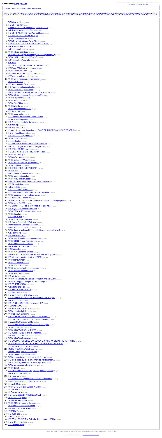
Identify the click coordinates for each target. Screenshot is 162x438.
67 (143, 13)
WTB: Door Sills (15, 138)
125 (130, 14)
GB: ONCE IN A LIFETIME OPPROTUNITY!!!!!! (28, 44)
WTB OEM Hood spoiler (18, 157)
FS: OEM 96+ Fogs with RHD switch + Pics (26, 152)
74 (4, 14)
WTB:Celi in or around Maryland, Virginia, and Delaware (32, 279)
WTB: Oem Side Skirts (17, 71)
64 (137, 13)
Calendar (145, 4)
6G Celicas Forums (10, 8)
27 (58, 13)
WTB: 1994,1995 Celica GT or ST (22, 57)
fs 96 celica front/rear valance (20, 60)
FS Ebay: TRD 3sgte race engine (22, 68)
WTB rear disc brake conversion (21, 406)
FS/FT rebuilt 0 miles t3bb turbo (21, 228)
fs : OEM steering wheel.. (18, 119)
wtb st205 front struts (17, 373)
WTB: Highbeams (15, 165)
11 (24, 13)
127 (136, 14)
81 (19, 14)
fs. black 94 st (14, 384)
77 (11, 14)
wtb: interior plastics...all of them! (22, 30)
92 (43, 14)
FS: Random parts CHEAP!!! (20, 46)
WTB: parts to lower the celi (19, 109)
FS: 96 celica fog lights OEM (20, 295)
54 (115, 13)
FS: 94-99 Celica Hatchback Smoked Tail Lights (28, 325)
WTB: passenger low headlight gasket (24, 195)
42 (90, 13)
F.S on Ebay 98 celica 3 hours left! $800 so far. (27, 144)
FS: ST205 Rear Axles (17, 422)
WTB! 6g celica (14, 214)
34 (73, 13)
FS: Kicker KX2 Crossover (19, 198)
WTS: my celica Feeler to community (23, 268)
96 (51, 14)
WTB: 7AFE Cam (15, 82)
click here (113, 431)
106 (77, 14)
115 (102, 14)
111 (91, 14)
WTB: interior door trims (18, 52)
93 (45, 14)
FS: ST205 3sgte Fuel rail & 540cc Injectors (26, 362)
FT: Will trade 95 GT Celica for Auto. (23, 74)
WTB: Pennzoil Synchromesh (20, 90)
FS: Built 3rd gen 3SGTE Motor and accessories (28, 192)
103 (69, 14)
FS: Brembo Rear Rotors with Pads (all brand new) (29, 206)
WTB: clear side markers (18, 263)
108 (83, 14)
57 (122, 13)
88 (34, 14)
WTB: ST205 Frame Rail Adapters (22, 241)
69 (147, 13)
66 (141, 13)
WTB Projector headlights (19, 98)
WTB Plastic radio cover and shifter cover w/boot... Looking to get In (36, 201)
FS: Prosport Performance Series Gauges (25, 117)
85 (28, 14)
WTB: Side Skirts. (15, 103)
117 (108, 14)
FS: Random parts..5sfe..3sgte (21, 87)
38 (81, 13)
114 (99, 14)
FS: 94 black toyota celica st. (20, 346)
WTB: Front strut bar (16, 101)
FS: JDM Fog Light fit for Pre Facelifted (24, 333)
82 (21, 14)
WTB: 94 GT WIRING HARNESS (22, 330)
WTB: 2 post (13, 368)
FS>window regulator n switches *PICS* (25, 257)
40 (85, 13)
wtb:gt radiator (14, 187)
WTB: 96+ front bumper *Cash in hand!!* (25, 95)
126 (133, 14)
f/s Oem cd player (15, 392)
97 (53, 14)
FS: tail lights (13, 276)
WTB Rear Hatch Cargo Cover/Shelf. (23, 41)
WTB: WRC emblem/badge (19, 179)
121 (119, 14)
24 (51, 13)
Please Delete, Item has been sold (22, 352)
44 (94, 13)
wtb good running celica (18, 49)
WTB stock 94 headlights (18, 314)
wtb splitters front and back (19, 246)
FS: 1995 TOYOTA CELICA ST (21, 335)
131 (147, 14)
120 (116, 14)
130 (144, 14)
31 (66, 13)
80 (17, 14)
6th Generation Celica (23, 8)
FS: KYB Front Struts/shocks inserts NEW (25, 303)
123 (124, 14)
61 (130, 13)
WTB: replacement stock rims (20, 244)
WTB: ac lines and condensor (20, 271)
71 (152, 13)
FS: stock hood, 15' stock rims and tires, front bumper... (31, 360)
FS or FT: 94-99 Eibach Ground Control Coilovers (29, 182)
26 (56, 13)
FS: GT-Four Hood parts (18, 133)
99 (57, 14)
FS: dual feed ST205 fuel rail (20, 190)
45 (96, 13)
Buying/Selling (20, 4)
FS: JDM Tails (14, 414)
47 (100, 13)
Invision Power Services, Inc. (91, 435)
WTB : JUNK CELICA (17, 327)
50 (107, 13)
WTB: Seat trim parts (17, 398)
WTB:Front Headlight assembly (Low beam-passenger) (31, 55)
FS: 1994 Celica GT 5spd (19, 408)
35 (75, 13)
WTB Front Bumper (16, 260)
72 (154, 13)
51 (109, 13)
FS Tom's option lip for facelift (20, 308)
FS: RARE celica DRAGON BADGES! (24, 395)
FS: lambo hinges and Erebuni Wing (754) (26, 146)
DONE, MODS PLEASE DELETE (22, 349)
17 (36, 13)
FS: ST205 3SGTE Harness (20, 149)
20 (43, 13)
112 (94, 14)
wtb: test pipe (13, 125)
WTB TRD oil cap (15, 155)
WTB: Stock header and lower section (24, 79)
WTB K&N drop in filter (18, 400)
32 (68, 13)
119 (113, 14)
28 (60, 13)
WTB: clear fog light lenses (19, 311)
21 (45, 13)
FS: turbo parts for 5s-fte (18, 84)
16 (34, 13)
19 (41, 13)
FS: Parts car (13, 376)
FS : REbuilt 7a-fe (15, 128)
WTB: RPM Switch (16, 273)
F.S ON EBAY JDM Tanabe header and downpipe (29, 317)
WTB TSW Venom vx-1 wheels (21, 252)
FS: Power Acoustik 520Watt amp (22, 222)
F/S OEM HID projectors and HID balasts (25, 65)
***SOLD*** (13, 411)
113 (97, 14)
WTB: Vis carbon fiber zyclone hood (23, 163)
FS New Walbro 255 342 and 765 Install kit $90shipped (31, 255)
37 (79, 13)
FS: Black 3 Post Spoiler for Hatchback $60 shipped (30, 379)
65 (139, 13)
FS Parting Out (14, 306)
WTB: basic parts (15, 114)
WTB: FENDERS (15, 265)
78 (13, 14)
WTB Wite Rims (15, 106)
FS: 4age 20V (14, 111)
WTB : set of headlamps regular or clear (25, 238)
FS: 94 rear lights (15, 184)
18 (38, 13)
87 (32, 14)
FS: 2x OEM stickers (16, 236)
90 (38, 14)
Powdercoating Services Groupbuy (23, 225)
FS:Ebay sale (14, 249)
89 (36, 14)
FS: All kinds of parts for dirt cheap (22, 122)
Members (139, 4)
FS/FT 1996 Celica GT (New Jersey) (23, 381)
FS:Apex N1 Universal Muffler (20, 322)
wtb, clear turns (14, 233)
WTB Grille (13, 171)
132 (150, 14)
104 (72, 14)
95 (49, 14)
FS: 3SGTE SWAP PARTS (19, 290)
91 (40, 14)
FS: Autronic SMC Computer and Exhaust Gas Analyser (31, 298)
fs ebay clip (13, 416)
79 (15, 14)
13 (28, 13)
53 (113, 13)
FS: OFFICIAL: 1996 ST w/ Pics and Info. (25, 33)
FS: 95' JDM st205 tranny (19, 284)
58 (124, 13)
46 (98, 13)
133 (153, 14)
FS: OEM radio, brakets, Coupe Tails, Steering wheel (30, 371)
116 (105, 14)
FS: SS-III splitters (15, 25)
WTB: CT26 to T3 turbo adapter (21, 211)
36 (77, 13)
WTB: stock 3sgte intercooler (20, 219)
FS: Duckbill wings (16, 425)
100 (60, 14)
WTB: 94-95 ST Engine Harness (22, 403)
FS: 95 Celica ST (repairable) (20, 136)
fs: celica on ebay (15, 389)
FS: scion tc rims (15, 217)
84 (25, 14)
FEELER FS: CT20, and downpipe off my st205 (28, 28)
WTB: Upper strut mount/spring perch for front (27, 357)
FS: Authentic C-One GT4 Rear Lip (23, 173)
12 (26, 13)
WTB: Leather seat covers (19, 354)
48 (103, 13)
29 (62, 13)
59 (126, 13)
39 (83, 13)
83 (23, 14)
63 (135, 13)
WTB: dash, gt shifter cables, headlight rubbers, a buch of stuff (34, 230)
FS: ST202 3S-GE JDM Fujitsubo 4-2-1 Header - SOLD (31, 419)
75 (6, 14)
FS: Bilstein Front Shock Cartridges (23, 36)
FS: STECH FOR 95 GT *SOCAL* (22, 168)
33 (71, 13)
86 (30, 14)
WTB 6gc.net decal (16, 22)
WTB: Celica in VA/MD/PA (19, 160)
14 (30, 13)
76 (8, 14)
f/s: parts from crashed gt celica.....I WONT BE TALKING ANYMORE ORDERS (41, 130)
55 (117, 13)
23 (49, 13)
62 (132, 13)
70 (149, 13)
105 (74, 14)
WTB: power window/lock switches (23, 365)
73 (156, 13)
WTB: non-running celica (18, 176)
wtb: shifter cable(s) (16, 287)
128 (139, 14)
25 (53, 13)
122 (121, 14)
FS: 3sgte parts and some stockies (22, 209)
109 (86, 14)
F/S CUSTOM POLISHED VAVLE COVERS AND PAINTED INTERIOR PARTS (41, 341)
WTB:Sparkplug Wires (17, 38)
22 (47, 13)
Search (133, 4)
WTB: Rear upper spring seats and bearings (26, 282)
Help (129, 4)
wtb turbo (12, 63)
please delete (14, 141)
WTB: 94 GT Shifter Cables (19, 338)
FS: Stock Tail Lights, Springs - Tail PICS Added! (28, 319)
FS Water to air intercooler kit (20, 76)
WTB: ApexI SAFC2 (16, 203)
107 (80, 14)
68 (145, 13)
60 (128, 13)
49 (105, 13)
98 (55, 14)
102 (66, 14)
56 (120, 13)
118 (110, 14)
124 (127, 14)
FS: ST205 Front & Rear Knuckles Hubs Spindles (29, 92)
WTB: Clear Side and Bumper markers (24, 387)
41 (88, 13)
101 (63, 14)
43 (92, 13)
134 (156, 14)
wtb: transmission (15, 300)
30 (64, 13)
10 (22, 13)
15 (32, 13)
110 (89, 14)
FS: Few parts (14, 292)
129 (141, 14)
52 (111, 13)
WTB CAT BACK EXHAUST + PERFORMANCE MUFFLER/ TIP (35, 344)
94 (47, 14)
